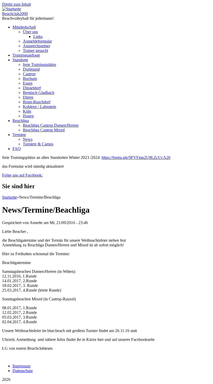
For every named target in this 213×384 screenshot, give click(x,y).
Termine (19, 134)
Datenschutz (22, 370)
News (27, 139)
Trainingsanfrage (26, 55)
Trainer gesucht (35, 50)
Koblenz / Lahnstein (39, 106)
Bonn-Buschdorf (36, 102)
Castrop (29, 74)
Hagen (28, 116)
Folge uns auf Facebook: (22, 175)
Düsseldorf (32, 88)
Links (38, 36)
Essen (27, 83)
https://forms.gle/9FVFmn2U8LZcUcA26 (136, 157)
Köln (27, 111)
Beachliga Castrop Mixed (44, 130)
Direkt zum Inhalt (16, 4)
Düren (28, 97)
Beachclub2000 (15, 13)
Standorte (20, 60)
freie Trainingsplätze (39, 64)
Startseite (9, 197)
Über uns (30, 32)
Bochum (30, 78)
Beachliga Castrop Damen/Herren (50, 125)
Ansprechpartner (36, 46)
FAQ (16, 148)
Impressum (21, 366)
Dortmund (31, 69)
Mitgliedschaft (24, 27)
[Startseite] (11, 9)
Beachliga (20, 120)
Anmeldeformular (37, 41)
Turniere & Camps (38, 144)
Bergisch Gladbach (38, 92)
